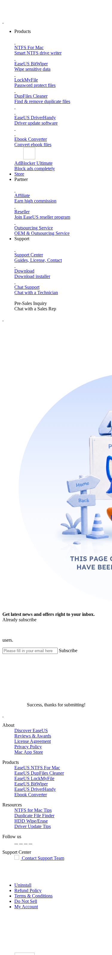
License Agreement (32, 741)
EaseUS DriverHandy (35, 789)
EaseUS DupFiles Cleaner (39, 773)
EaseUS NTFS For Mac (37, 767)
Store (19, 173)
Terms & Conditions (33, 895)
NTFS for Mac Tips (33, 810)
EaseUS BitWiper (31, 783)
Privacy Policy (28, 746)
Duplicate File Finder (34, 815)
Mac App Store (28, 752)
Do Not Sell (25, 901)
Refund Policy (28, 890)
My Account (26, 906)
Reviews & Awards (32, 735)
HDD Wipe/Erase (31, 820)
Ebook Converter (30, 794)
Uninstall (22, 885)
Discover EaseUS (31, 730)
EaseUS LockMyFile (34, 778)
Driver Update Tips (32, 826)
